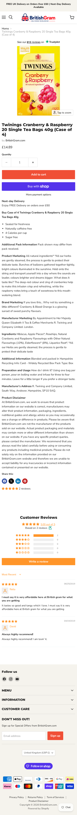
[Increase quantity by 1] (33, 162)
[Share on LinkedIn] (18, 481)
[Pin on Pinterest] (25, 481)
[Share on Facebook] (4, 481)
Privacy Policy (16, 797)
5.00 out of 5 (48, 524)
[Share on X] (11, 481)
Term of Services (55, 797)
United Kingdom (37, 752)
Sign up (55, 736)
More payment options (38, 194)
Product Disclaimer (39, 801)
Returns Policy (35, 797)
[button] (10, 488)
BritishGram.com (15, 140)
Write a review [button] (38, 562)
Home (5, 28)
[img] (9, 584)
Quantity (6, 154)
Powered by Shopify (38, 808)
